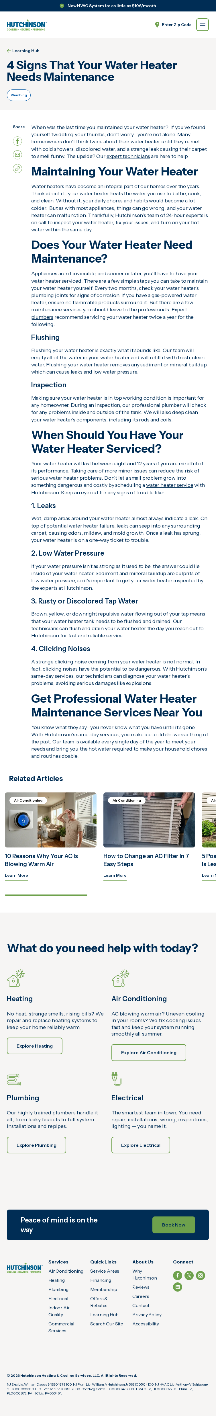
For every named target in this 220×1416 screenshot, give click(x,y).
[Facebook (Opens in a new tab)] (177, 1275)
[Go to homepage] (27, 25)
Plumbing (19, 95)
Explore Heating (35, 1046)
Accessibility (145, 1324)
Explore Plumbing (36, 1145)
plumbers (42, 317)
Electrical (58, 1298)
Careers (140, 1296)
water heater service (169, 485)
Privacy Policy (147, 1314)
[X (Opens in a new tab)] (189, 1275)
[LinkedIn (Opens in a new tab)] (177, 1287)
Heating (56, 1280)
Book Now (173, 1225)
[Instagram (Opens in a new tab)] (200, 1275)
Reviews (141, 1287)
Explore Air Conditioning (148, 1052)
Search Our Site (106, 1324)
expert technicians (128, 156)
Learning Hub (26, 50)
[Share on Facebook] (17, 141)
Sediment (106, 573)
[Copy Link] (17, 168)
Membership (103, 1289)
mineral (138, 573)
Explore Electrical (140, 1145)
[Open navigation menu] (202, 24)
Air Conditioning (65, 1271)
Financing (100, 1280)
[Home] (25, 1268)
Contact (141, 1305)
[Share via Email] (17, 154)
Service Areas (104, 1271)
